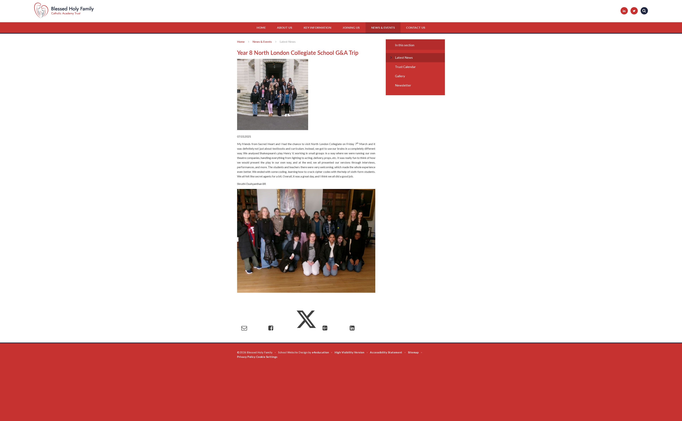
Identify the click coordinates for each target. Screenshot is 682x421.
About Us (284, 27)
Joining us (351, 27)
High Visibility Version (349, 352)
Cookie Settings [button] (266, 356)
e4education (320, 352)
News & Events (383, 27)
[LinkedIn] (624, 10)
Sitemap (413, 352)
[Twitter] (634, 10)
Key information (317, 27)
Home (261, 27)
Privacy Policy (246, 356)
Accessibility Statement (386, 352)
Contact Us (415, 27)
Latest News (288, 41)
